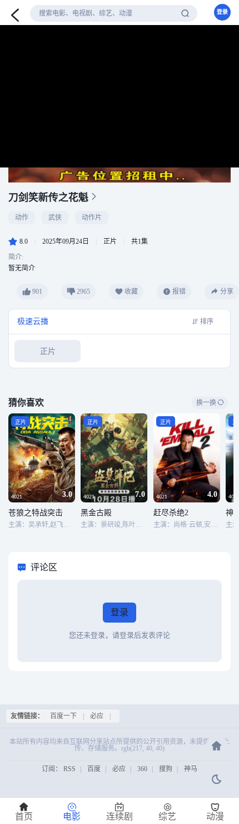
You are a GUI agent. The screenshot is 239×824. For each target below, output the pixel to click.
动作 (21, 217)
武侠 (55, 217)
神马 (190, 769)
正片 (48, 351)
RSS (69, 769)
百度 (94, 769)
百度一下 (63, 716)
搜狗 (165, 769)
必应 (96, 716)
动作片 (92, 217)
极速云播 (32, 321)
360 (142, 769)
